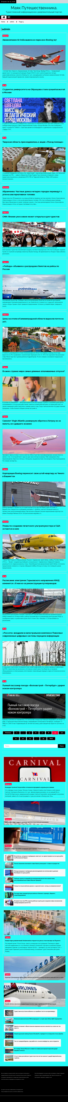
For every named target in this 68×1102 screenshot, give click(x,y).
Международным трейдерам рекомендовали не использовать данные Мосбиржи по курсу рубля (36, 871)
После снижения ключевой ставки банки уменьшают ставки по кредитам (36, 863)
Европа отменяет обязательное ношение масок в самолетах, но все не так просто (37, 1027)
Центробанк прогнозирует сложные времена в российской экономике (27, 822)
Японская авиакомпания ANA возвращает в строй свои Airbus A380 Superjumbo (38, 1019)
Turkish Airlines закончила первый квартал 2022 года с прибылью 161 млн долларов (30, 1004)
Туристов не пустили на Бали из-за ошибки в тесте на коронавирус (34, 1011)
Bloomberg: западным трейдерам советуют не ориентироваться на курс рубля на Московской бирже (38, 857)
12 (23, 738)
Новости (5, 212)
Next (51, 738)
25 (43, 738)
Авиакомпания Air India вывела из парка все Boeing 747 (29, 40)
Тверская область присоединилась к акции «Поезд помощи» (32, 142)
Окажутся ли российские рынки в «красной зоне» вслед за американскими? (37, 886)
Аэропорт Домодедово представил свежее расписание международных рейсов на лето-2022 (34, 977)
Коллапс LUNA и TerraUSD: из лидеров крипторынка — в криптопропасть (27, 848)
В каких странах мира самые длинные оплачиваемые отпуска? (33, 371)
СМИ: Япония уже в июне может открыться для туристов (30, 216)
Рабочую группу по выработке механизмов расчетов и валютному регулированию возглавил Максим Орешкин (34, 879)
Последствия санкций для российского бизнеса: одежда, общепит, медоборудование (34, 894)
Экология (6, 187)
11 (16, 738)
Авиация (5, 35)
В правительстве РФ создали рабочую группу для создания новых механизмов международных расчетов (38, 901)
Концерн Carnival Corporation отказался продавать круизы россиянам (29, 787)
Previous (8, 733)
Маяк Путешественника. (34, 7)
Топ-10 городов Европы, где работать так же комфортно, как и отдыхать (36, 1041)
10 (62, 733)
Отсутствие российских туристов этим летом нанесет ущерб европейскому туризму (37, 1057)
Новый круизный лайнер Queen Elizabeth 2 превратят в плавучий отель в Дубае (38, 1033)
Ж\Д (4, 85)
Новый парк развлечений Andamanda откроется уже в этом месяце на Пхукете (32, 940)
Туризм (5, 367)
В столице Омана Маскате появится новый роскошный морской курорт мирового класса (36, 1049)
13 (30, 738)
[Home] (3, 17)
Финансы (8, 784)
